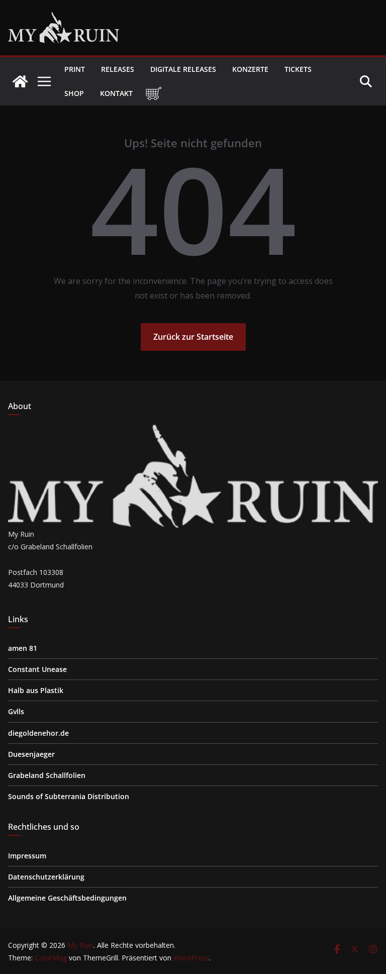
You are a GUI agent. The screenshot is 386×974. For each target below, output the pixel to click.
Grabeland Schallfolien (46, 775)
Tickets (298, 69)
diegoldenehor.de (38, 733)
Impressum (27, 855)
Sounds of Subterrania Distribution (68, 796)
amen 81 (22, 648)
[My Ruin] (20, 81)
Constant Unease (37, 669)
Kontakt (116, 93)
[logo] (193, 431)
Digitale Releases (183, 69)
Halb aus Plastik (35, 690)
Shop (74, 93)
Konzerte (250, 69)
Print (74, 69)
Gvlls (16, 711)
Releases (117, 69)
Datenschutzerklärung (46, 877)
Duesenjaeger (31, 754)
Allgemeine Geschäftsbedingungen (67, 898)
